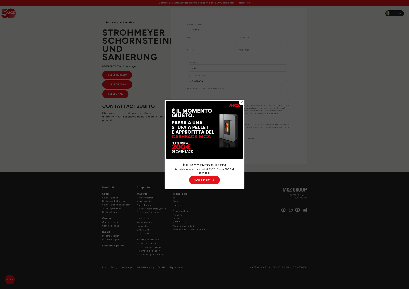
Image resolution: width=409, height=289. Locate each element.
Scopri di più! (202, 180)
